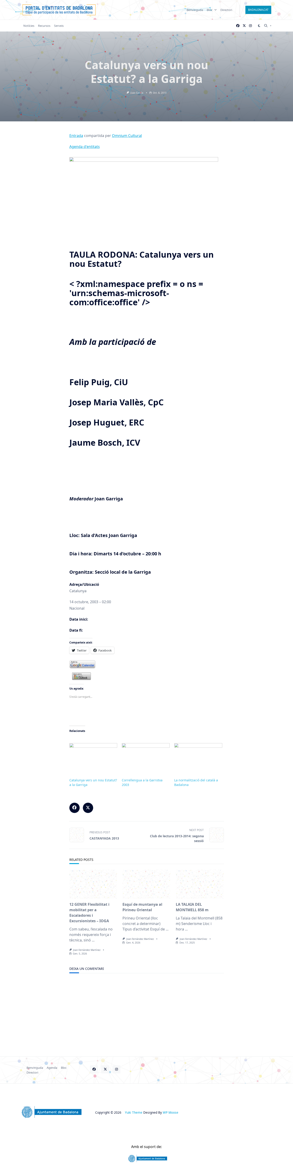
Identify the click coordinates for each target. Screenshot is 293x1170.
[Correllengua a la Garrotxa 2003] (146, 757)
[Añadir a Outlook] (146, 676)
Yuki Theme (133, 1112)
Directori (226, 10)
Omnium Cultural (127, 135)
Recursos (44, 26)
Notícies (28, 26)
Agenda (52, 1068)
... (93, 940)
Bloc (209, 10)
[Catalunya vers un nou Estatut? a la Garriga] (93, 757)
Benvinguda (195, 10)
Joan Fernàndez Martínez (86, 950)
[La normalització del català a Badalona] (198, 757)
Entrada (76, 135)
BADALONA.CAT (258, 10)
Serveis (59, 26)
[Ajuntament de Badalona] (146, 1158)
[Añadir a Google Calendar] (146, 664)
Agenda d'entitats (84, 146)
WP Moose (170, 1112)
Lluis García (136, 92)
